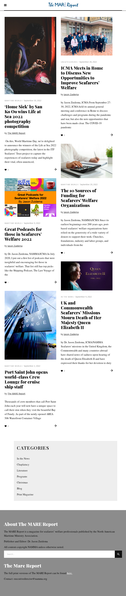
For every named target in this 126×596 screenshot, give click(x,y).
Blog (19, 488)
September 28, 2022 (88, 62)
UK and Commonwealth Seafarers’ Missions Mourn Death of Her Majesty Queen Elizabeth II (81, 315)
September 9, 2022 (32, 223)
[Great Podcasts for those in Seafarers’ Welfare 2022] (30, 197)
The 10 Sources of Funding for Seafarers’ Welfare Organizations (79, 198)
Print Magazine (25, 494)
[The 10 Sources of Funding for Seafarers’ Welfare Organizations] (86, 161)
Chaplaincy (23, 464)
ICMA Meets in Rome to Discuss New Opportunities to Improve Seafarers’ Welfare (82, 77)
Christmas (22, 482)
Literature (22, 470)
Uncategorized (69, 62)
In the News (67, 297)
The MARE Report (16, 133)
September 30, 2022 (32, 100)
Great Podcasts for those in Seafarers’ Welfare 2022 (23, 234)
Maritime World (13, 100)
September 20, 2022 (89, 184)
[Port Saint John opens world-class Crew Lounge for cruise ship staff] (30, 325)
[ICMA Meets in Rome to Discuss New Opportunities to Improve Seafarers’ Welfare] (86, 36)
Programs (22, 476)
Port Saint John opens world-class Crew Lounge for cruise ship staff (26, 379)
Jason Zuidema (71, 94)
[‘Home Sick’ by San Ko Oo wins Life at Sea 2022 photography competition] (30, 55)
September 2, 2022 (32, 366)
